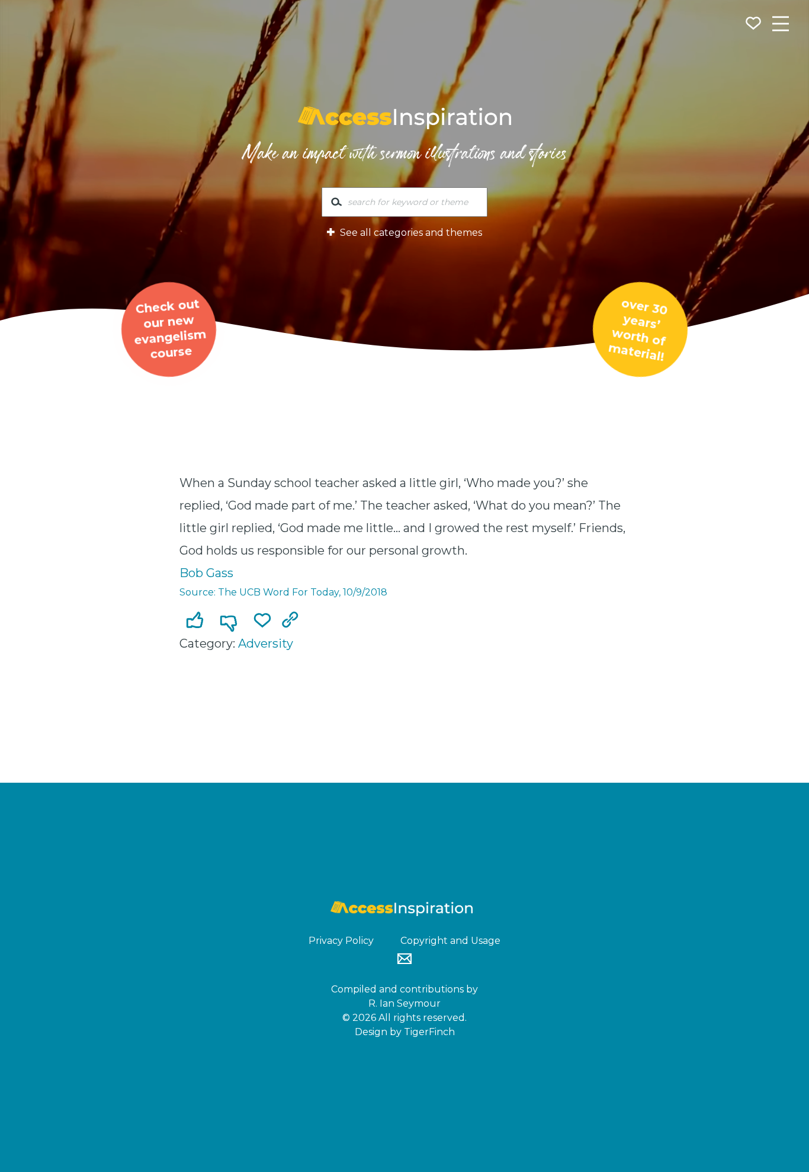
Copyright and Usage (450, 940)
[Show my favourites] (754, 25)
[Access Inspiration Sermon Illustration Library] (404, 118)
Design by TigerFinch (405, 1031)
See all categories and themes (410, 232)
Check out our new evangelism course (170, 328)
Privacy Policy (341, 940)
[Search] (336, 204)
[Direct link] (292, 621)
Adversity (265, 643)
